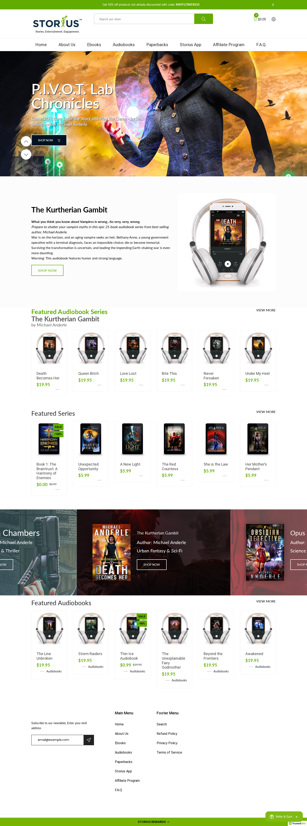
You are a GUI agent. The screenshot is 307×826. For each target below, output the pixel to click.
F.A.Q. (261, 44)
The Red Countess (170, 466)
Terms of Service (169, 752)
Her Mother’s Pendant (256, 466)
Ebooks (94, 44)
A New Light (130, 464)
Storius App (190, 44)
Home (41, 44)
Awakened (254, 654)
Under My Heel (257, 373)
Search (162, 724)
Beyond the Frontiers (213, 656)
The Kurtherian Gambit (158, 532)
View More (266, 310)
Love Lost (128, 373)
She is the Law (216, 464)
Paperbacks (157, 44)
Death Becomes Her (48, 375)
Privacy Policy (167, 743)
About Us (66, 44)
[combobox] (153, 19)
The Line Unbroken (44, 656)
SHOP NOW (46, 140)
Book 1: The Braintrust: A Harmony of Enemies (47, 471)
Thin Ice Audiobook (129, 656)
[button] (153, 822)
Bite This (169, 373)
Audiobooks (124, 44)
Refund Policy (167, 734)
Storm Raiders (90, 654)
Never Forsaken (211, 375)
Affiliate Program (229, 44)
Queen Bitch (88, 373)
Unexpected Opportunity (88, 466)
